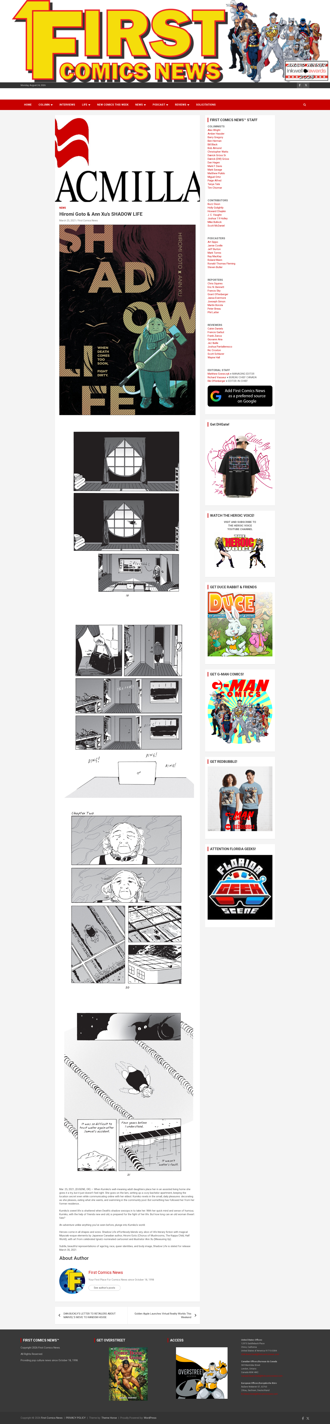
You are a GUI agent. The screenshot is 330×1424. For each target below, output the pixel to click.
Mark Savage (215, 169)
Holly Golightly (215, 207)
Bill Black (212, 144)
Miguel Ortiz (214, 176)
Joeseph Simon (216, 301)
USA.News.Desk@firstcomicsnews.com (260, 1354)
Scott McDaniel (216, 225)
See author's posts (104, 1287)
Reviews (180, 104)
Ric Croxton (214, 350)
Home (28, 104)
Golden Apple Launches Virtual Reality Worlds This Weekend (163, 1315)
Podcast (159, 104)
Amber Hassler (216, 133)
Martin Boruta (215, 305)
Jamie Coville (215, 245)
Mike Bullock (215, 222)
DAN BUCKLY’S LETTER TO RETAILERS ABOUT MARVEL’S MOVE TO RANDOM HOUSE (90, 1315)
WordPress (150, 1417)
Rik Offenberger (216, 381)
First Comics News (88, 220)
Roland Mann (215, 260)
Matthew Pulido (216, 173)
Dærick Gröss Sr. (217, 155)
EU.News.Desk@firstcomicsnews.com (259, 1394)
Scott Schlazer (216, 353)
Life (84, 104)
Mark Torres (214, 252)
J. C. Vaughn (215, 214)
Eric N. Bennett (216, 287)
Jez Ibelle (213, 343)
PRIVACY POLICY (76, 1417)
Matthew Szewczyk (218, 373)
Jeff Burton (214, 249)
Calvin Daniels (215, 328)
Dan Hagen (214, 162)
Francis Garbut (216, 332)
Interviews (67, 104)
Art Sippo (213, 242)
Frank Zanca (215, 335)
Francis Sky (214, 290)
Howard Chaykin (217, 211)
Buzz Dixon (214, 204)
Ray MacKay (214, 256)
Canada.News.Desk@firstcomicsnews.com (262, 1376)
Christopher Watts (218, 151)
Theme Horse (109, 1417)
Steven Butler (215, 267)
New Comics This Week (112, 104)
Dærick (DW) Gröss (218, 158)
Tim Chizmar (215, 187)
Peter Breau (214, 308)
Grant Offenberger (218, 294)
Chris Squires (215, 283)
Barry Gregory (215, 137)
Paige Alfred (214, 180)
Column (44, 104)
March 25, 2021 (67, 220)
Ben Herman (215, 140)
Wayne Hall (214, 357)
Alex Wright (214, 130)
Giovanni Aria (215, 339)
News (139, 104)
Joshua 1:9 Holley (218, 218)
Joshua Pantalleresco (220, 346)
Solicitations (206, 104)
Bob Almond (215, 148)
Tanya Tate (214, 184)
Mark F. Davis (215, 166)
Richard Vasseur (217, 377)
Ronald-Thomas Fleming (221, 263)
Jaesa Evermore (217, 297)
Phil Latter (213, 312)
